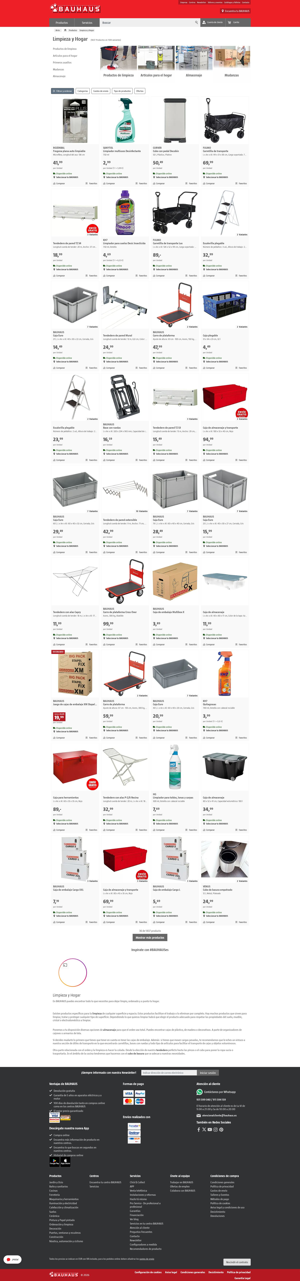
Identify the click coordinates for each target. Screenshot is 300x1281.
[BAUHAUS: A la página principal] (75, 10)
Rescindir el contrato (237, 1262)
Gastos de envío (218, 1190)
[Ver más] (134, 1133)
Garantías (135, 1210)
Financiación (137, 1215)
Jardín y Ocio (56, 1182)
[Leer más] (134, 1099)
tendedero (162, 1050)
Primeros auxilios (62, 62)
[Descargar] (54, 1161)
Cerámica (54, 1215)
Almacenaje (59, 76)
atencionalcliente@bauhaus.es (219, 1115)
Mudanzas (58, 69)
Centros (192, 2)
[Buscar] (196, 22)
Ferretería (54, 1194)
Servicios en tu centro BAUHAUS (146, 1223)
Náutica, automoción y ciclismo (66, 1241)
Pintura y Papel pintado (62, 1220)
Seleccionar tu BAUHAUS (67, 177)
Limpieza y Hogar (87, 30)
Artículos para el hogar (65, 55)
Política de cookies (220, 1203)
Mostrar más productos (150, 937)
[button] (73, 972)
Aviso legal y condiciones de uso (227, 1207)
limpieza (97, 1013)
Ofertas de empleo (180, 1186)
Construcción (56, 1236)
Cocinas (53, 1190)
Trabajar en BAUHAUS (181, 1182)
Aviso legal (171, 1272)
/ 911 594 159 (218, 1099)
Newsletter (201, 2)
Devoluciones (217, 1215)
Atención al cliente (139, 1227)
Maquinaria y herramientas (64, 1199)
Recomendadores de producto (145, 1248)
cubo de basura (136, 1053)
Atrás (58, 30)
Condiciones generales (222, 1182)
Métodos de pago (219, 1199)
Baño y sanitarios (58, 1186)
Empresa (183, 2)
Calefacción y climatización (63, 1207)
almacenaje (109, 1029)
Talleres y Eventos (219, 1194)
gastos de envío (146, 1258)
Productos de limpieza (65, 48)
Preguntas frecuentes (141, 1231)
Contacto (245, 2)
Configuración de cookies (148, 1272)
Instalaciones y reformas (143, 1194)
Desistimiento (217, 1211)
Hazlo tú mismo (138, 1199)
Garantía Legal (243, 1278)
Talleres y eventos (215, 2)
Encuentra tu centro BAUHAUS (105, 1182)
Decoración (55, 1228)
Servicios (87, 22)
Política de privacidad (222, 1186)
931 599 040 (204, 1099)
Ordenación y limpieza (61, 1224)
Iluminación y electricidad (63, 1203)
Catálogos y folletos (232, 2)
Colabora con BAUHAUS (182, 1190)
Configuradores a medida (143, 1244)
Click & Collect (137, 1182)
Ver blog (134, 1219)
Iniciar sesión (208, 1073)
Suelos (52, 1211)
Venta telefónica (138, 1190)
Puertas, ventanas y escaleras (65, 1232)
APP (132, 1186)
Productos (62, 22)
